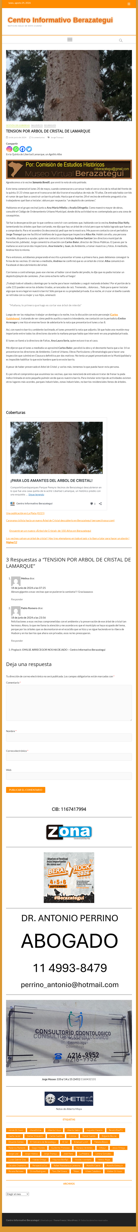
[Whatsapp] (16, 149)
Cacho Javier (15, 1136)
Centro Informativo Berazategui (60, 20)
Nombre (11, 731)
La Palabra (84, 1153)
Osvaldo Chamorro (17, 1165)
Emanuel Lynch (81, 1141)
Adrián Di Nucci (16, 1130)
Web (8, 769)
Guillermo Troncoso (60, 1147)
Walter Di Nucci (114, 1171)
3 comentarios (38, 137)
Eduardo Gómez (16, 1141)
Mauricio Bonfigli (60, 1159)
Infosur (102, 1147)
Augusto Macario (94, 1130)
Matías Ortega (39, 1159)
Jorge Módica (31, 1153)
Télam (76, 1171)
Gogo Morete (38, 1147)
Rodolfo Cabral (93, 1165)
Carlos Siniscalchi (35, 1136)
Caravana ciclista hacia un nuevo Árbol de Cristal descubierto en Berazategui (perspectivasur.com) (60, 520)
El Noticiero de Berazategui (43, 1141)
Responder (17, 599)
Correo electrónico (17, 750)
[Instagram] (9, 149)
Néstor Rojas (104, 1159)
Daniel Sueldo (88, 1136)
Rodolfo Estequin (115, 1165)
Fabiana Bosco (101, 1141)
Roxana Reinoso (16, 1171)
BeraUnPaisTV (116, 1130)
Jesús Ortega (118, 1147)
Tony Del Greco (59, 1171)
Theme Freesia (59, 1220)
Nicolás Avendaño (83, 1159)
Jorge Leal (13, 1153)
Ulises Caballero (93, 1171)
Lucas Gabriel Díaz (17, 1159)
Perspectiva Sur (39, 1165)
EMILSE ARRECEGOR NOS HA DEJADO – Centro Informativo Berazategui (63, 649)
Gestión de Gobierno (18, 125)
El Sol (65, 1141)
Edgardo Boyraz (109, 1136)
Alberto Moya (54, 1130)
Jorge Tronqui (57, 137)
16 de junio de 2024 (17, 137)
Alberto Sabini (73, 1130)
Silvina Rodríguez (38, 1171)
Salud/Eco (37, 125)
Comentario (13, 682)
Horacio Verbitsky (84, 1147)
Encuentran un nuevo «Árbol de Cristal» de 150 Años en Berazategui (50, 530)
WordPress (72, 1220)
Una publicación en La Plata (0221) (25, 513)
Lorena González (103, 1153)
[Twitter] (29, 149)
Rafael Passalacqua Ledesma (67, 1165)
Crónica (72, 1136)
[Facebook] (22, 149)
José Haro (68, 1153)
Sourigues (50, 125)
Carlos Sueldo (55, 1136)
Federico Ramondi (17, 1147)
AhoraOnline (35, 1130)
